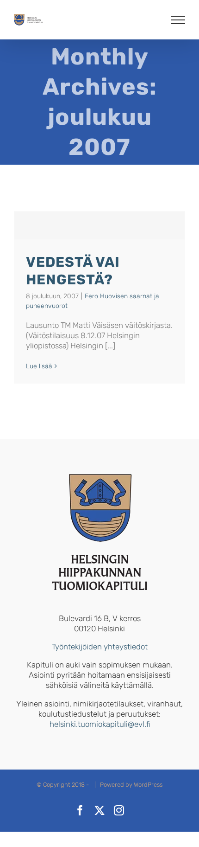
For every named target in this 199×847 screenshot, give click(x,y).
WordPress (148, 784)
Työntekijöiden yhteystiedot (100, 646)
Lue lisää (39, 366)
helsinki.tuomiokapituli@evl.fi (100, 724)
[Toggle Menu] (178, 20)
